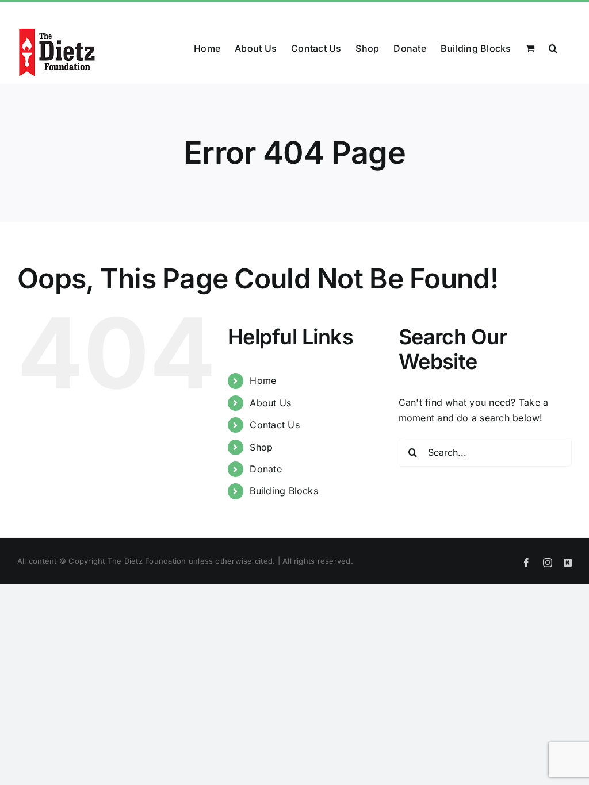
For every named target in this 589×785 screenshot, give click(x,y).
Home (263, 380)
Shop (261, 447)
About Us (270, 403)
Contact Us (274, 424)
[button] (553, 47)
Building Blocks (284, 491)
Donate (265, 469)
